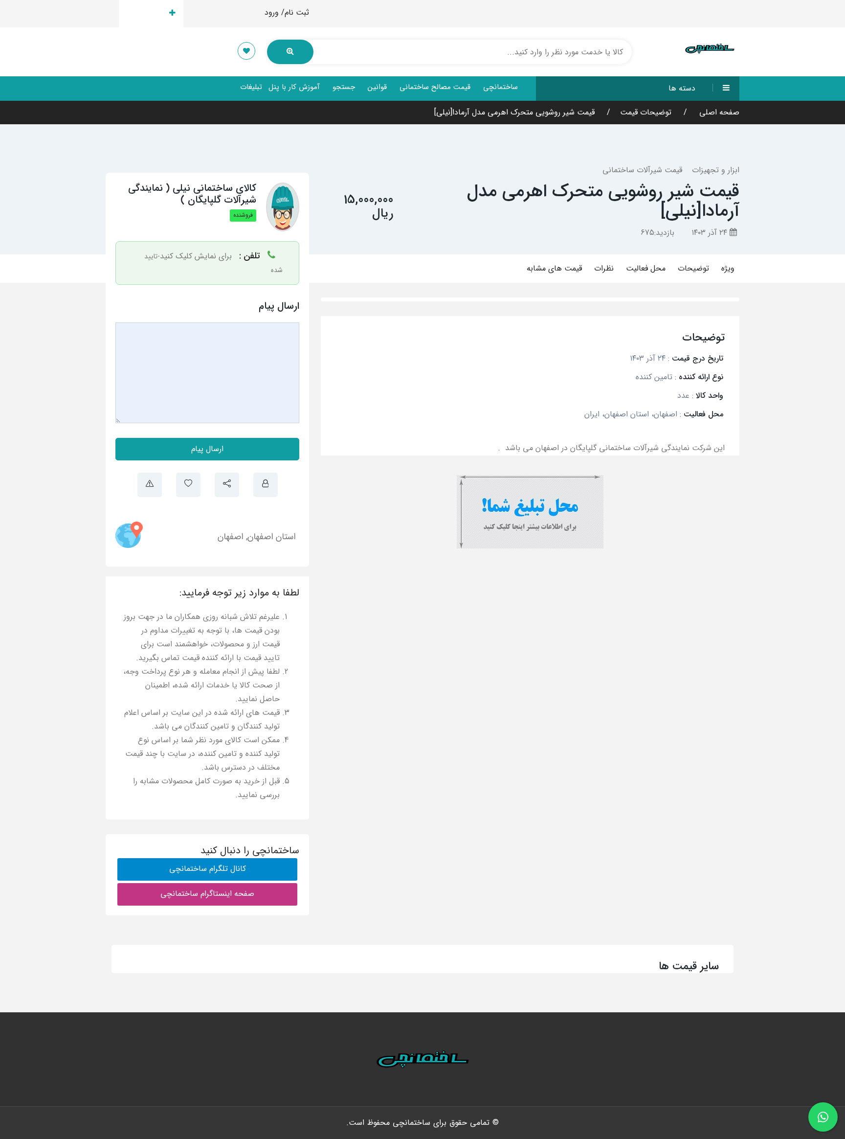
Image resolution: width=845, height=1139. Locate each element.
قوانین (377, 87)
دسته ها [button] (681, 88)
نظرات (604, 268)
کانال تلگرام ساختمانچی (207, 869)
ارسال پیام (207, 449)
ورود (272, 12)
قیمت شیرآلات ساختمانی (642, 170)
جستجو (344, 87)
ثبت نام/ (295, 12)
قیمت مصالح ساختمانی (435, 87)
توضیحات (693, 268)
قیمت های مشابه (554, 268)
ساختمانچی (500, 87)
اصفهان (231, 537)
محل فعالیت (646, 268)
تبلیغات (251, 87)
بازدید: (657, 233)
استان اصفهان (271, 537)
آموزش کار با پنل (294, 87)
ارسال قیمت (145, 13)
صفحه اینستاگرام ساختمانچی (207, 894)
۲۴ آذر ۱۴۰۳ (710, 233)
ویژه (727, 268)
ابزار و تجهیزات (715, 170)
